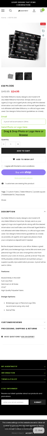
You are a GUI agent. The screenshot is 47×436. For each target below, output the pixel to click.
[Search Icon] (10, 10)
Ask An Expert (28, 337)
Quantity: (5, 139)
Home (3, 18)
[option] (23, 45)
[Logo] (23, 10)
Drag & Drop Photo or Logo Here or (23, 133)
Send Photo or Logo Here (14, 127)
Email (4, 116)
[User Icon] (34, 10)
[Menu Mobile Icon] (2, 10)
